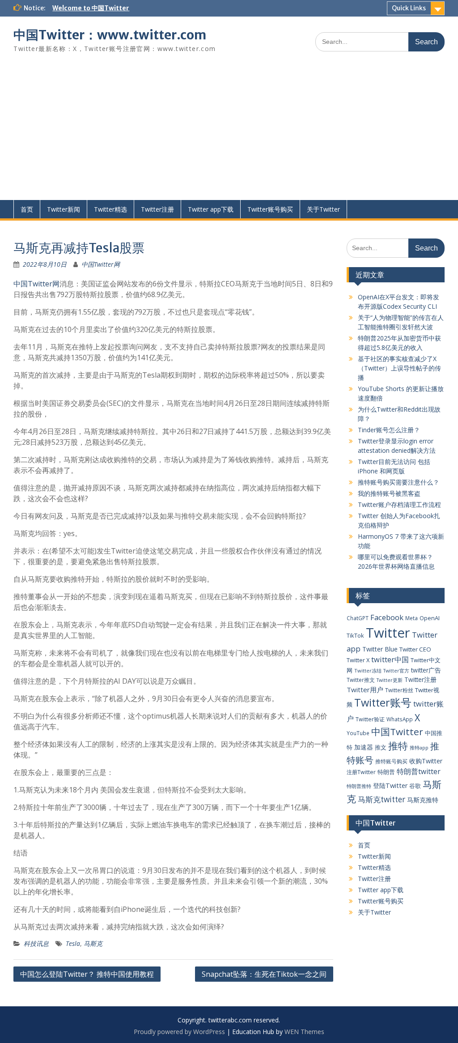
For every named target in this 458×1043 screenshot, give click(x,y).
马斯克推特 (422, 800)
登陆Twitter (390, 785)
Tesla (73, 943)
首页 (27, 209)
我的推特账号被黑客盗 (389, 493)
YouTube (358, 732)
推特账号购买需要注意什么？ (398, 482)
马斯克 (93, 943)
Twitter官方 (396, 671)
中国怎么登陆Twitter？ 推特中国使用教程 (87, 974)
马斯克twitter (381, 799)
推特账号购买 (391, 761)
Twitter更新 (390, 680)
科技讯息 (36, 943)
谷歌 (415, 786)
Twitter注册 (157, 209)
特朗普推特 (359, 786)
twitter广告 (426, 670)
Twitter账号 (382, 702)
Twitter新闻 (63, 209)
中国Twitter (397, 731)
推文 (380, 747)
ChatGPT (358, 618)
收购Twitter (425, 761)
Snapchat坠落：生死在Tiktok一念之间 (264, 974)
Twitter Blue (380, 649)
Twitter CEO (415, 649)
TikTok (355, 635)
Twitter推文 (361, 679)
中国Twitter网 (100, 264)
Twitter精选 (110, 209)
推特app (419, 747)
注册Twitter (361, 772)
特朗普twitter (419, 771)
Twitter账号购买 (270, 209)
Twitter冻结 (368, 670)
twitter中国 (390, 659)
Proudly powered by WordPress (179, 1031)
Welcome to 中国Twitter (90, 8)
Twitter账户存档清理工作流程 (399, 504)
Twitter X (358, 660)
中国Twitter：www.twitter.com (109, 35)
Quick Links (409, 8)
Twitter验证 (370, 719)
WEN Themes (304, 1031)
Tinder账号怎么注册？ (389, 430)
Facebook (386, 617)
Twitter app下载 (210, 209)
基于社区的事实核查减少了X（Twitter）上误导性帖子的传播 (399, 368)
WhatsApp (399, 719)
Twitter (388, 633)
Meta (411, 618)
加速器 (363, 747)
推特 (398, 745)
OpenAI (430, 618)
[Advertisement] (229, 133)
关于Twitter (323, 209)
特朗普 (386, 772)
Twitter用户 (365, 689)
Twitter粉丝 (399, 690)
